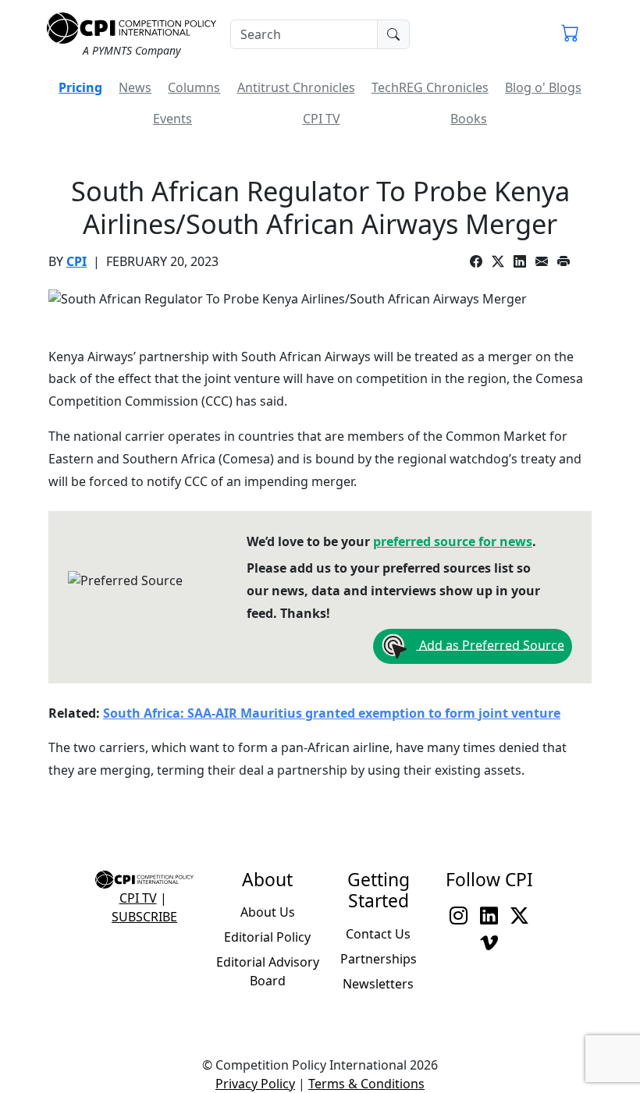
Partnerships (378, 958)
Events (172, 118)
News (135, 87)
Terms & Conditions (366, 1083)
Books (468, 118)
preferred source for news (452, 541)
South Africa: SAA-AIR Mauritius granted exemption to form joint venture (331, 713)
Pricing (80, 87)
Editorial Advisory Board (267, 971)
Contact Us (378, 933)
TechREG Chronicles (430, 87)
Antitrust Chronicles (296, 87)
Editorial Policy (267, 937)
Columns (194, 87)
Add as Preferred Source (490, 644)
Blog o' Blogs (543, 87)
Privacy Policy (255, 1083)
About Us (267, 912)
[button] (570, 34)
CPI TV (321, 118)
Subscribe (144, 916)
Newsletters (378, 983)
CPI (76, 261)
